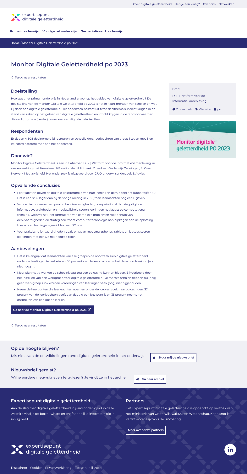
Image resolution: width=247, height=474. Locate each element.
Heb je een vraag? (187, 4)
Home (15, 43)
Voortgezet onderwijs (59, 31)
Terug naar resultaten (30, 77)
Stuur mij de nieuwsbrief (176, 357)
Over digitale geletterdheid (152, 4)
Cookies (36, 468)
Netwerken (226, 4)
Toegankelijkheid (88, 468)
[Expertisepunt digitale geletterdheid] (123, 17)
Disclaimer (19, 468)
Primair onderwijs (24, 31)
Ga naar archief (153, 379)
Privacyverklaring (58, 468)
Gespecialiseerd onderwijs (102, 31)
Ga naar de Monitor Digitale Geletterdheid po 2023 (50, 310)
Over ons (209, 4)
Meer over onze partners (146, 430)
